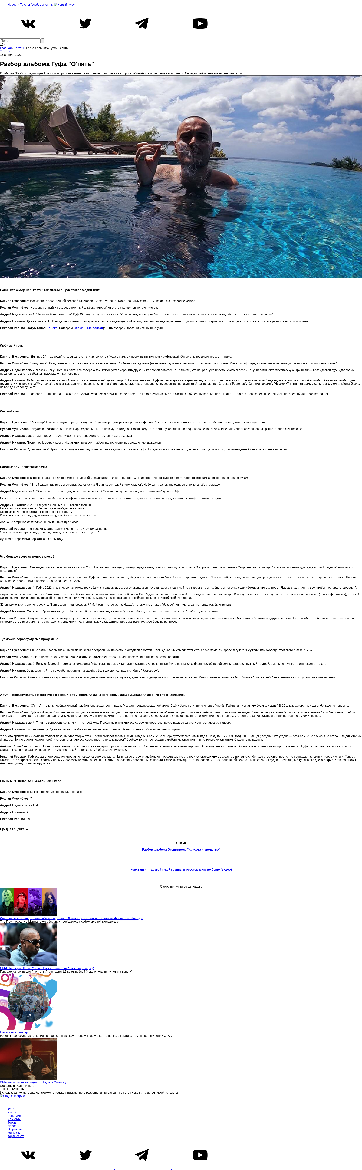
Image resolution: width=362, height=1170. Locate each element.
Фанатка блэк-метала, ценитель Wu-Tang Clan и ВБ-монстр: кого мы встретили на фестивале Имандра (71, 918)
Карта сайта (16, 1136)
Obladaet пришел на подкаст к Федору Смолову (33, 1082)
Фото (11, 1109)
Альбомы (37, 4)
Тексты (25, 4)
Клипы (49, 4)
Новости (13, 4)
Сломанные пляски (88, 328)
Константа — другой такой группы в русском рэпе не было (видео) (181, 869)
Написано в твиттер (14, 1032)
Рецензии (14, 1115)
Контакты (14, 1132)
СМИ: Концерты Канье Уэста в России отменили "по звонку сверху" (47, 968)
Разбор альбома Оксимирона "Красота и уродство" (181, 849)
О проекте (15, 1129)
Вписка (51, 328)
